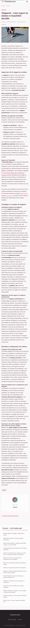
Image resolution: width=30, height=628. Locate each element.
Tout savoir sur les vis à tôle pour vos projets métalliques (13, 586)
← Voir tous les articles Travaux (9, 516)
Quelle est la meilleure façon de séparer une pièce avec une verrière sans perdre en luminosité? (14, 553)
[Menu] (27, 1)
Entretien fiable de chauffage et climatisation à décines (13, 534)
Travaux (8, 5)
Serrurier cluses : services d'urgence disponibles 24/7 (14, 601)
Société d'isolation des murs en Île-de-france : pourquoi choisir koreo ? (13, 576)
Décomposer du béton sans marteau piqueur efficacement (13, 539)
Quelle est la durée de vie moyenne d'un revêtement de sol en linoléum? (12, 558)
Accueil (3, 5)
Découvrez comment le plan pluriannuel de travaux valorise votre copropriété (15, 571)
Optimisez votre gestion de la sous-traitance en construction (13, 581)
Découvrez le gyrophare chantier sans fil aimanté (14, 567)
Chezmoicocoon (8, 1)
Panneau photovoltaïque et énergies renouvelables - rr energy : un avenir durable (15, 543)
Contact (20, 619)
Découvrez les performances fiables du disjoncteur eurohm (14, 563)
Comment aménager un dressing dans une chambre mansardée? (15, 548)
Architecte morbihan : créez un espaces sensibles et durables (15, 596)
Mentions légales (12, 619)
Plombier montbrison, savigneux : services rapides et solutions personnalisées (14, 591)
